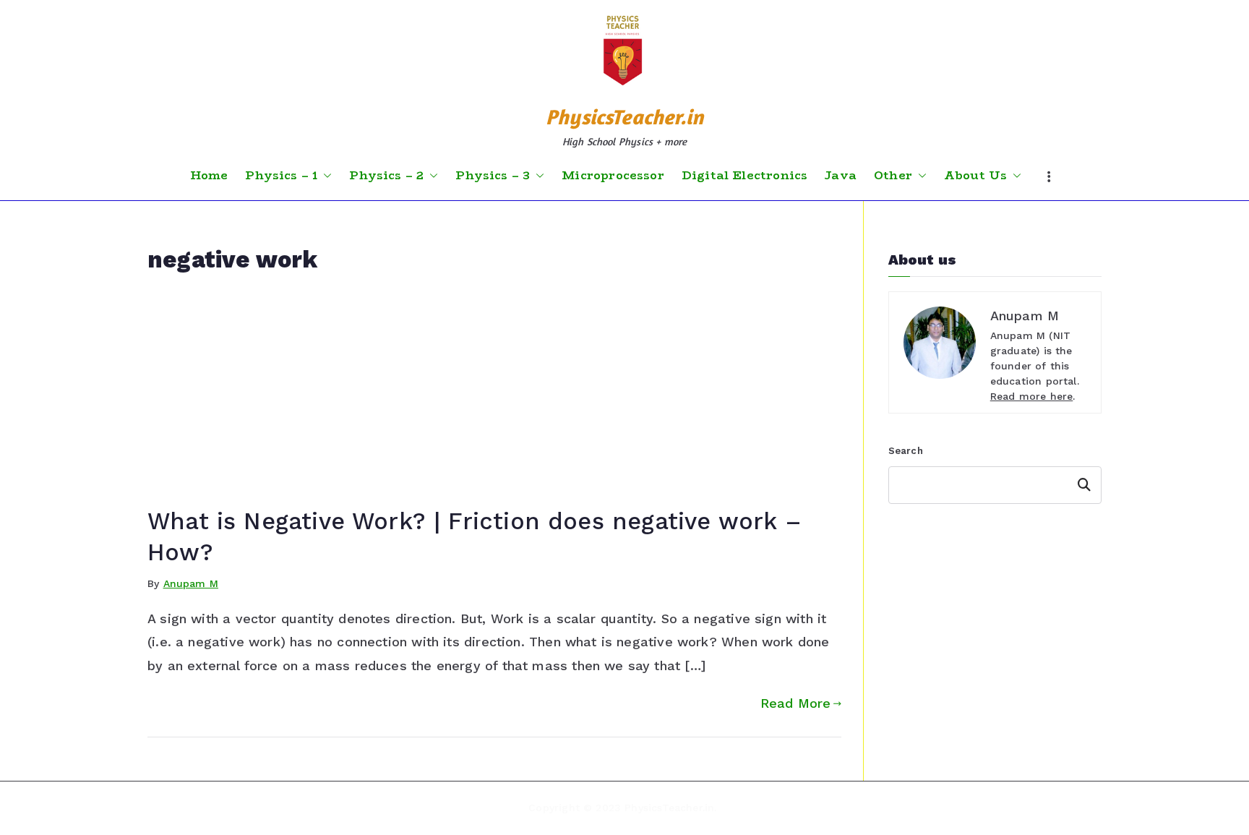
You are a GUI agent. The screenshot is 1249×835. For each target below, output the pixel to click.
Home (209, 175)
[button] (324, 175)
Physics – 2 (386, 175)
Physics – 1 (281, 175)
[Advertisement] (494, 397)
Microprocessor (613, 175)
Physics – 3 (492, 175)
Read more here (1031, 396)
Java (841, 175)
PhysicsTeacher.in (624, 116)
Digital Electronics (744, 175)
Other (893, 175)
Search (905, 450)
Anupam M (190, 583)
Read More (795, 703)
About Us (975, 175)
